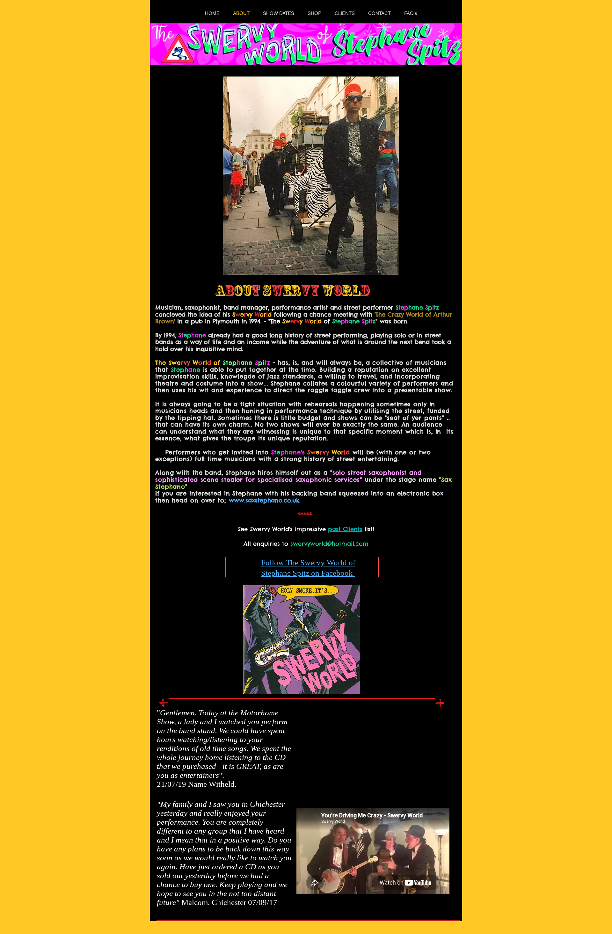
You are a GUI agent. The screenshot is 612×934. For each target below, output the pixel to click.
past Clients (345, 529)
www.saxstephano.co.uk (264, 500)
